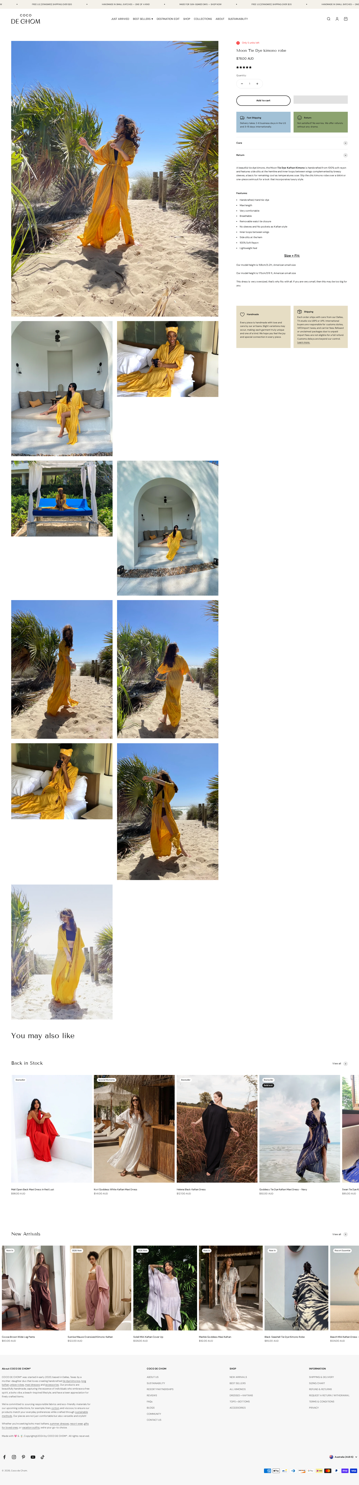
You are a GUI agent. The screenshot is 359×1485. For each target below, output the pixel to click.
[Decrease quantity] (242, 83)
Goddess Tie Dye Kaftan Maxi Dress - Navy (283, 1189)
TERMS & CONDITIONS (321, 1401)
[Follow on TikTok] (42, 1457)
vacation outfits (31, 1427)
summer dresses (59, 1423)
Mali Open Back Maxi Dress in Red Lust (32, 1189)
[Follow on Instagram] (13, 1457)
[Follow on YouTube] (33, 1457)
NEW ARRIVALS (238, 1377)
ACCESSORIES (238, 1407)
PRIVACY (314, 1407)
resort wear (76, 1423)
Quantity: (241, 75)
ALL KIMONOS (238, 1389)
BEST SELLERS (238, 1383)
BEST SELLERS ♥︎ (143, 19)
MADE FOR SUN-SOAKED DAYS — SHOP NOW (201, 4)
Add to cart (263, 100)
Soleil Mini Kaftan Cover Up (148, 1336)
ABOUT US (153, 1377)
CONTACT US (154, 1419)
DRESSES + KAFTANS (241, 1395)
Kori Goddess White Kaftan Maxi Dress (115, 1189)
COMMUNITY (154, 1413)
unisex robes (17, 1384)
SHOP (186, 19)
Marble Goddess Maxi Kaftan (215, 1336)
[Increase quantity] (257, 83)
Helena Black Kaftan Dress (191, 1189)
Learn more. (303, 342)
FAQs (150, 1401)
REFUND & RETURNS (320, 1389)
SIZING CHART (317, 1383)
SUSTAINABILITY (238, 19)
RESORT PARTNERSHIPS (160, 1389)
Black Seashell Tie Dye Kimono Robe (285, 1336)
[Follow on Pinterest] (23, 1457)
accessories (52, 1384)
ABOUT (220, 19)
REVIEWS (152, 1395)
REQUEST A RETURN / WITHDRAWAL (329, 1395)
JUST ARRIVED (120, 19)
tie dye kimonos (71, 1381)
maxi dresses (32, 1384)
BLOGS (151, 1407)
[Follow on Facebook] (4, 1457)
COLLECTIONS (203, 19)
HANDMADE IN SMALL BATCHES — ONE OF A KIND (126, 4)
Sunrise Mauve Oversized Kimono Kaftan (90, 1336)
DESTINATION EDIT (168, 19)
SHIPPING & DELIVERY (321, 1377)
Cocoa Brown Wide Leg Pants (18, 1336)
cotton (55, 1408)
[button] (244, 67)
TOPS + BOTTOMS (240, 1401)
